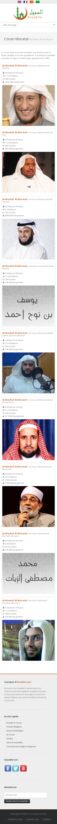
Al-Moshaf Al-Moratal (25, 66)
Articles (9, 738)
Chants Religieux (14, 726)
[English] (19, 2)
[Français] (25, 2)
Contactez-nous (32, 819)
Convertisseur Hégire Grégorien (21, 746)
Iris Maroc (47, 819)
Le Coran (10, 734)
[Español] (32, 2)
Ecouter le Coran (14, 722)
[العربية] (38, 2)
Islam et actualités (14, 742)
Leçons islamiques (14, 730)
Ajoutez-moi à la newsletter (17, 801)
